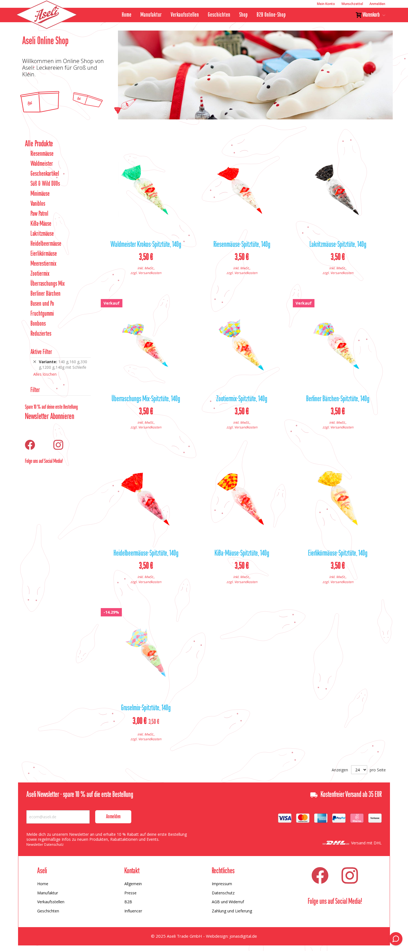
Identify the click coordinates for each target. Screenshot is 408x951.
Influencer (133, 911)
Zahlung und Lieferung (232, 911)
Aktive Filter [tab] (41, 352)
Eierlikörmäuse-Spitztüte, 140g (337, 554)
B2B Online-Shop (271, 15)
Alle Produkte (39, 144)
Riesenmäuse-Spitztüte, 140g (241, 245)
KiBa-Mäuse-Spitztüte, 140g (242, 554)
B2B (128, 901)
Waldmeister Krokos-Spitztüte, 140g (145, 245)
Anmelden (377, 3)
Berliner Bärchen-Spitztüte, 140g (337, 399)
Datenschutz (223, 892)
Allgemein (133, 883)
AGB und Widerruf (228, 901)
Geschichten (219, 15)
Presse (130, 892)
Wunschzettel (352, 3)
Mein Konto (326, 3)
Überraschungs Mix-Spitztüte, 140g (146, 399)
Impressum (222, 883)
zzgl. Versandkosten (145, 272)
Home (127, 15)
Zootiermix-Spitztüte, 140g (241, 399)
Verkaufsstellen (185, 15)
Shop (243, 15)
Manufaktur (151, 15)
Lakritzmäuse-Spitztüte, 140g (337, 245)
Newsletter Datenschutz (45, 844)
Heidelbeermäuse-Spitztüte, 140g (146, 554)
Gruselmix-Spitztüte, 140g (146, 708)
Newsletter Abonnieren (49, 417)
